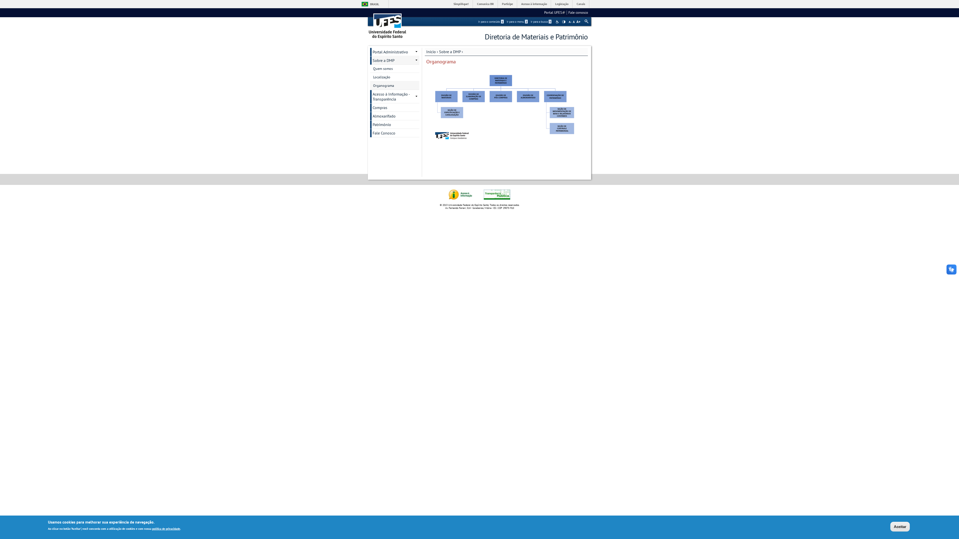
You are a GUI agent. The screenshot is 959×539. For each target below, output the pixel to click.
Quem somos (383, 68)
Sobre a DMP (450, 51)
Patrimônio (382, 124)
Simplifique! (461, 4)
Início (431, 51)
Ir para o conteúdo (490, 21)
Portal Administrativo (390, 51)
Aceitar (900, 527)
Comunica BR (485, 4)
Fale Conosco (384, 133)
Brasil (374, 4)
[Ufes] (387, 24)
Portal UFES (554, 12)
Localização (381, 77)
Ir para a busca (541, 21)
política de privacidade (166, 529)
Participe (507, 4)
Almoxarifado (384, 116)
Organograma (383, 85)
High (563, 22)
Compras (380, 107)
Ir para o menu (517, 21)
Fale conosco (578, 12)
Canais (581, 4)
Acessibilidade (558, 21)
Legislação (561, 4)
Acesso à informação (534, 4)
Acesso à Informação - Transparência (391, 97)
